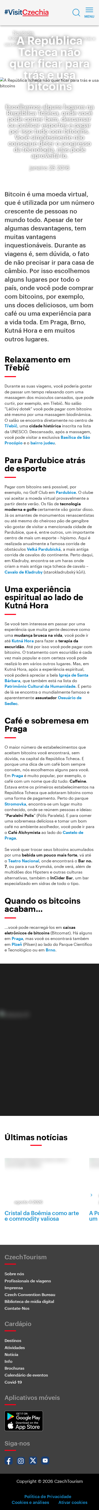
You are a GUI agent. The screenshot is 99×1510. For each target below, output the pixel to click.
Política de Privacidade (47, 1496)
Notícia (11, 1354)
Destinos (13, 1340)
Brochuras (14, 1368)
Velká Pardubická (44, 549)
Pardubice (66, 492)
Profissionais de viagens (28, 1280)
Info (8, 1361)
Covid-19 (13, 1382)
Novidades (23, 32)
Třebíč (11, 425)
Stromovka (15, 803)
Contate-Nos (17, 1308)
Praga (17, 775)
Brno (50, 949)
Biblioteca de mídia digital (29, 1301)
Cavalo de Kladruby (24, 571)
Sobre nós (14, 1273)
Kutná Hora (23, 640)
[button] (76, 13)
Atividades (15, 1347)
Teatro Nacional (23, 860)
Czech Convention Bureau (30, 1294)
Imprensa (14, 1287)
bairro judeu (42, 442)
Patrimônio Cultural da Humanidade (40, 686)
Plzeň (17, 944)
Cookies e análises (30, 1502)
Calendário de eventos (26, 1374)
